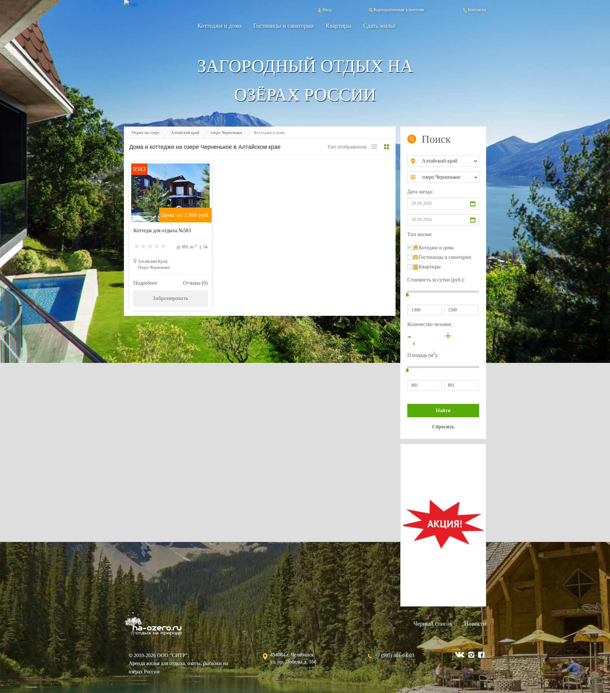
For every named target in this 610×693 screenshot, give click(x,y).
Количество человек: (429, 324)
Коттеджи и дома (219, 25)
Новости (475, 623)
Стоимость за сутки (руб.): (435, 280)
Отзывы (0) (195, 283)
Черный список (432, 623)
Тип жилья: (419, 234)
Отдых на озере (145, 132)
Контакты (477, 9)
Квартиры (338, 25)
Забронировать (170, 298)
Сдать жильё (379, 25)
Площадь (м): (422, 354)
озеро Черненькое (226, 132)
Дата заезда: (420, 192)
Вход (327, 9)
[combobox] (448, 161)
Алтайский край (185, 132)
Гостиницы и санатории (283, 25)
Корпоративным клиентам (399, 9)
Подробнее (145, 283)
